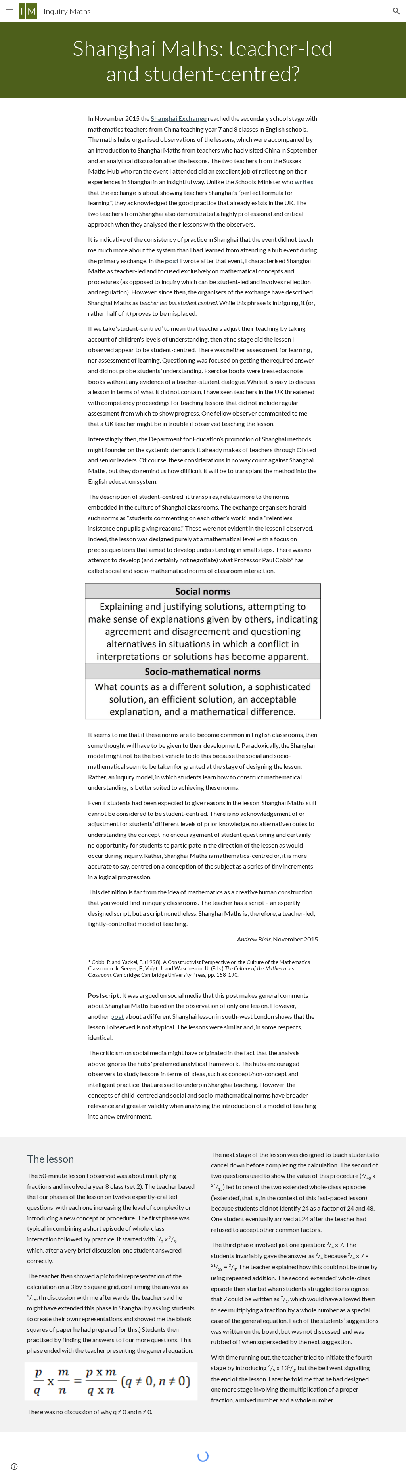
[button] (9, 11)
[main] (203, 60)
